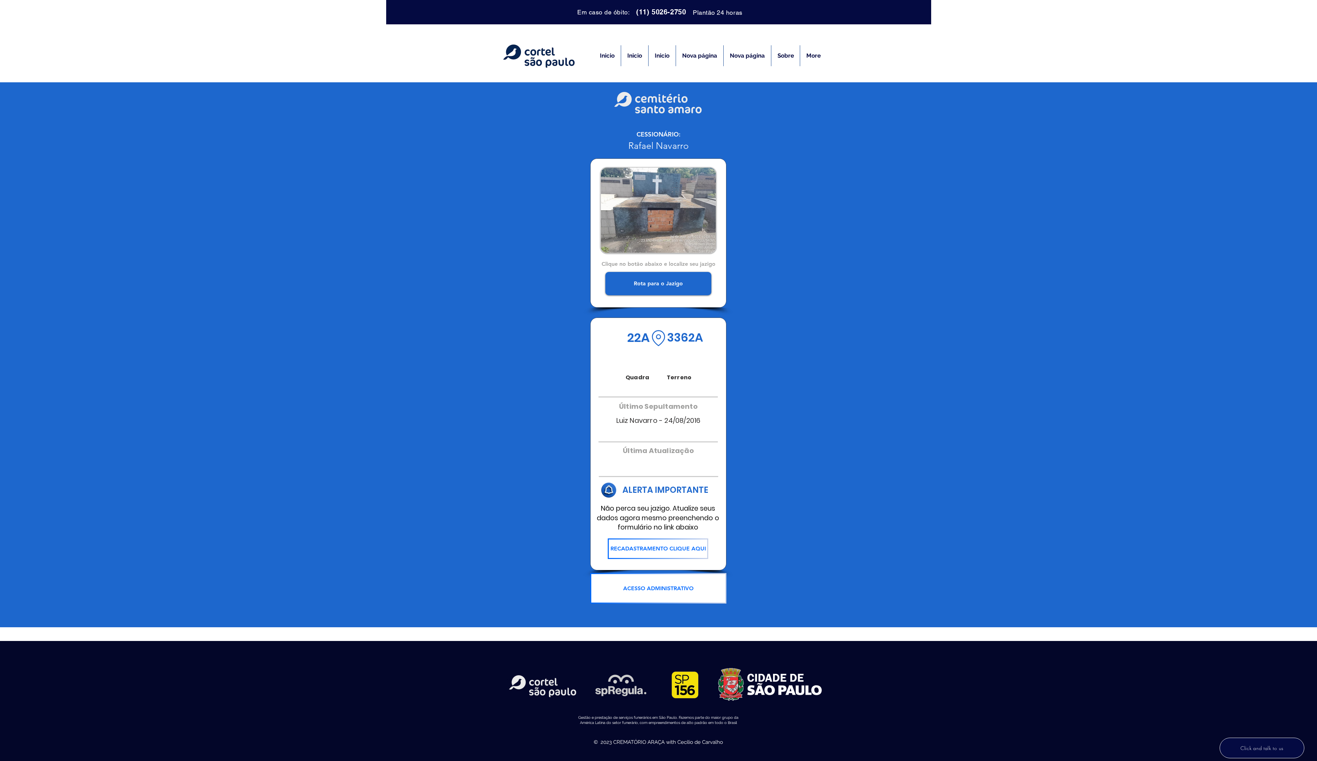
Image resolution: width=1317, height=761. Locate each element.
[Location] (658, 338)
